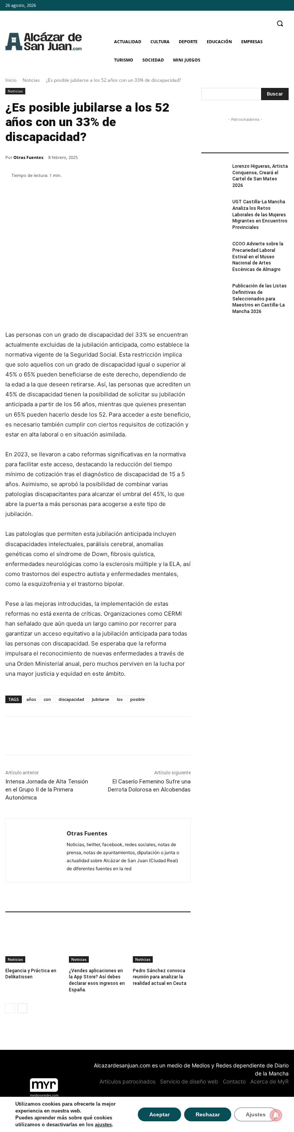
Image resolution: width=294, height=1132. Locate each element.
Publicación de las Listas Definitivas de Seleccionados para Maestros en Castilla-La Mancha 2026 (259, 298)
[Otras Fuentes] (36, 850)
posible (137, 699)
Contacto (234, 1081)
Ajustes (256, 1114)
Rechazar (208, 1114)
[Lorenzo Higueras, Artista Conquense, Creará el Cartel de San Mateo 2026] (214, 172)
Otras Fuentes (28, 157)
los (119, 699)
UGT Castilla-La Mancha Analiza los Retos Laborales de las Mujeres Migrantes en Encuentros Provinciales (259, 214)
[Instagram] (273, 5)
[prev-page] (10, 1008)
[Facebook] (263, 5)
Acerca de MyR (269, 1081)
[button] (280, 23)
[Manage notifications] (276, 1115)
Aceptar (159, 1114)
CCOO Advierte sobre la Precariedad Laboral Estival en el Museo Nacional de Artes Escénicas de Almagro (257, 256)
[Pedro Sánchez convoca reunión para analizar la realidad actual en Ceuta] (162, 942)
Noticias (31, 80)
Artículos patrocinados (127, 1081)
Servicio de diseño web (189, 1081)
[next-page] (22, 1008)
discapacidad (71, 699)
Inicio (10, 80)
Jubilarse (100, 699)
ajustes (103, 1124)
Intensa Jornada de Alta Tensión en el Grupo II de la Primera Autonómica (46, 789)
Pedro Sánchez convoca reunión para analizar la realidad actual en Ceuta (159, 977)
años (31, 699)
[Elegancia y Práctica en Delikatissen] (34, 942)
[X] (284, 5)
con (47, 699)
